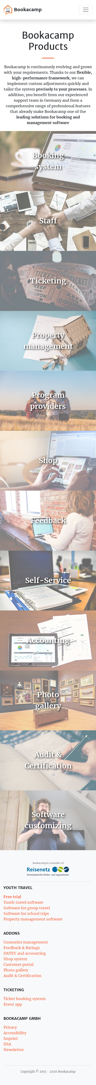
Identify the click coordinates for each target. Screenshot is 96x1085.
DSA (7, 1044)
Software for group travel (26, 908)
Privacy (10, 1027)
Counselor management (25, 942)
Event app (12, 1004)
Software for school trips (26, 913)
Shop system (15, 959)
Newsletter (13, 1049)
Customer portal (18, 964)
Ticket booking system (24, 998)
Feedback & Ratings (21, 947)
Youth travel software (23, 902)
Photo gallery (15, 970)
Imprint (10, 1038)
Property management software (32, 919)
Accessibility (14, 1033)
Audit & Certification (22, 975)
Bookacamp (27, 9)
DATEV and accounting (24, 953)
